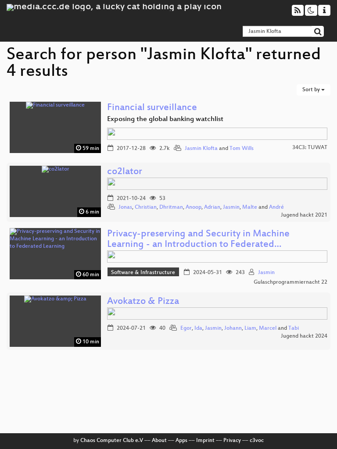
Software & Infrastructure (143, 273)
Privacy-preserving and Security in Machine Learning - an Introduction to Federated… (198, 239)
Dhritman (171, 207)
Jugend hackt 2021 (304, 215)
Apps (181, 441)
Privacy (232, 441)
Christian (146, 207)
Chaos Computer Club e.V (111, 441)
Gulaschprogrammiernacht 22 (290, 282)
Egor (186, 328)
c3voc (257, 441)
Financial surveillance (152, 108)
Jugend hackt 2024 (304, 336)
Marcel (267, 328)
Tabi (293, 328)
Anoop (193, 207)
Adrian (212, 207)
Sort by (311, 90)
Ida (198, 328)
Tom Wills (241, 149)
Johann (233, 328)
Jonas (125, 207)
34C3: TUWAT (309, 148)
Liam (250, 328)
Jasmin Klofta (201, 149)
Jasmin (231, 207)
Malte (249, 207)
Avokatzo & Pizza (143, 301)
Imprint (205, 441)
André (276, 207)
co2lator (124, 172)
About (159, 441)
